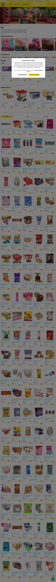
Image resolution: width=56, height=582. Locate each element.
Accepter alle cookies (34, 74)
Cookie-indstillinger (22, 74)
